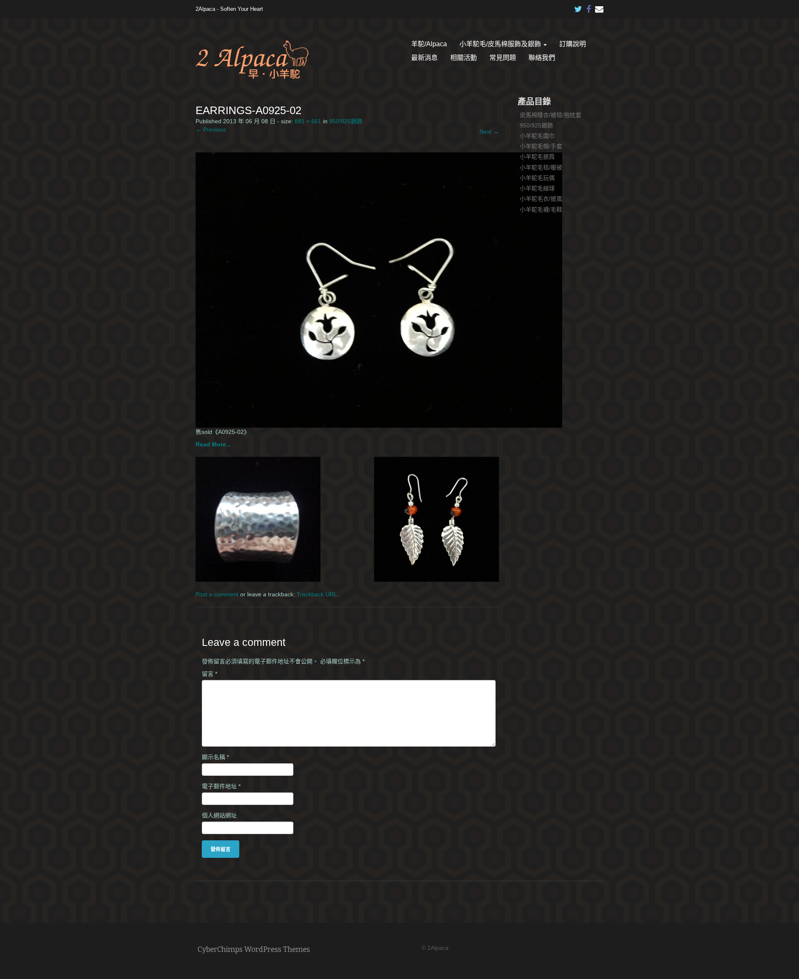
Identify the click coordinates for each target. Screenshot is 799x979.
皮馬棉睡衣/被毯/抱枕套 (550, 115)
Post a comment (217, 594)
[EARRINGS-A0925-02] (379, 289)
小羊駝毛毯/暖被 (541, 167)
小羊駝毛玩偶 (537, 177)
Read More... (213, 444)
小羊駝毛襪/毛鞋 (541, 209)
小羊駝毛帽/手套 (541, 146)
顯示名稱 (215, 757)
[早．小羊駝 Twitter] (578, 7)
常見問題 (502, 57)
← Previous (211, 129)
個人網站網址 (219, 815)
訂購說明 (572, 43)
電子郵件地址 (221, 786)
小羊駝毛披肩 (537, 156)
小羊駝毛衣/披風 (541, 198)
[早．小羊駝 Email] (599, 7)
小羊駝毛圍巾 (537, 135)
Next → (489, 131)
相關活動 (463, 57)
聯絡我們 (542, 57)
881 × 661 (308, 121)
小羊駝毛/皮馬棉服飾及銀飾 (501, 43)
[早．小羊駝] (252, 59)
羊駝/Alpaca (429, 43)
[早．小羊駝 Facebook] (589, 7)
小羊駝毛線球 (537, 188)
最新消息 (424, 57)
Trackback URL (317, 594)
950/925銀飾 (345, 121)
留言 (209, 673)
